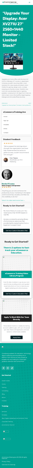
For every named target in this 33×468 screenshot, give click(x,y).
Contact (6, 132)
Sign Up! (6, 120)
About (3, 397)
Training (4, 387)
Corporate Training (7, 421)
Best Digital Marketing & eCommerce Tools (15, 418)
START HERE (6, 380)
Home (5, 116)
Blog (3, 394)
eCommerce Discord (8, 425)
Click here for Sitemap (8, 464)
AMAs (5, 128)
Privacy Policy (6, 461)
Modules (6, 124)
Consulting (5, 390)
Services (4, 411)
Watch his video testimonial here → (13, 200)
